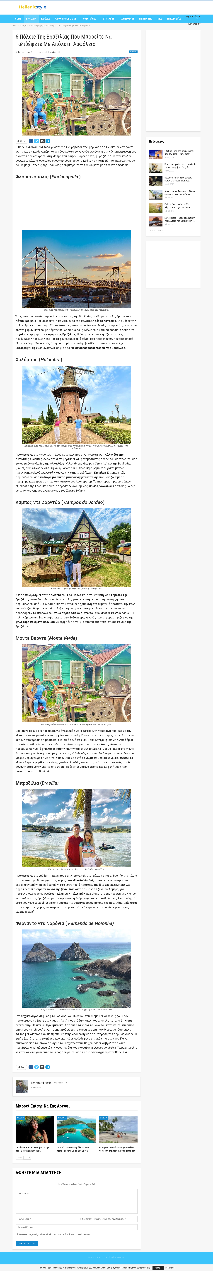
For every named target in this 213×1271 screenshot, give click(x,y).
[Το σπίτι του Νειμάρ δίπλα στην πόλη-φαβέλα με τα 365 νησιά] (76, 1129)
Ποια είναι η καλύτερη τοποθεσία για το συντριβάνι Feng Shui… (180, 166)
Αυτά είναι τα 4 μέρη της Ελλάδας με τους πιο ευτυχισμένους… (180, 193)
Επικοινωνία (174, 18)
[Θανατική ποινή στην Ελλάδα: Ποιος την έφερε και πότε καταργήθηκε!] (155, 181)
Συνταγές (108, 18)
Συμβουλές (127, 18)
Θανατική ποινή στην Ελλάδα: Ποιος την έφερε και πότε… (178, 179)
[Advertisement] (77, 205)
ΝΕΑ (159, 18)
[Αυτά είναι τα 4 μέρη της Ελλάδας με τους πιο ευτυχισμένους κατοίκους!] (155, 195)
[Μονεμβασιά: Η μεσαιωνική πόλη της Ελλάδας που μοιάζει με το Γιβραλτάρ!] (155, 221)
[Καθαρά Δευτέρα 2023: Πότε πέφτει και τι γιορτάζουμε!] (155, 208)
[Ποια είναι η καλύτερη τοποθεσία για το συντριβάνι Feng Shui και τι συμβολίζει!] (155, 168)
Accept (158, 1267)
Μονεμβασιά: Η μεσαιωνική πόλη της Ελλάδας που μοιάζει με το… (180, 219)
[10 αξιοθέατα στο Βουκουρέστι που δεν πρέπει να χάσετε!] (155, 155)
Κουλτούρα (89, 18)
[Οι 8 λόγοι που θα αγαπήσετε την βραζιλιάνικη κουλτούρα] (35, 1129)
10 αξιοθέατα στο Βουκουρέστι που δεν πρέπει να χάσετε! (179, 152)
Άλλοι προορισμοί (65, 18)
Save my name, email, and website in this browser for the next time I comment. (55, 1234)
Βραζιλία (31, 18)
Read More (169, 1268)
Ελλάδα (45, 18)
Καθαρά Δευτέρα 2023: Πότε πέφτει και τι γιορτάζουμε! (178, 206)
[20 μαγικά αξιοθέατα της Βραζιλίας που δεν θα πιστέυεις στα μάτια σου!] (118, 1129)
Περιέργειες (145, 18)
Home (18, 18)
